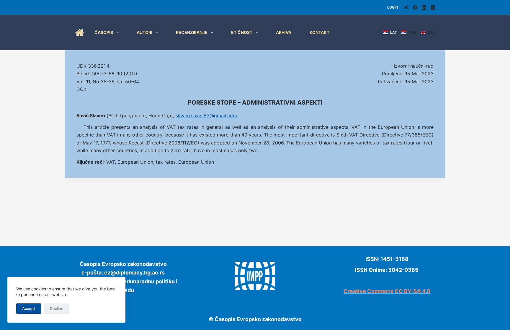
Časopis (103, 32)
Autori (144, 32)
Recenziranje (191, 32)
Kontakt (319, 32)
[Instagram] (433, 7)
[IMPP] (406, 7)
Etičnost (241, 32)
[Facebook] (415, 7)
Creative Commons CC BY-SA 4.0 (387, 291)
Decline (56, 308)
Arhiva (283, 32)
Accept (28, 308)
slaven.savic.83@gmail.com (206, 115)
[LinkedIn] (424, 7)
